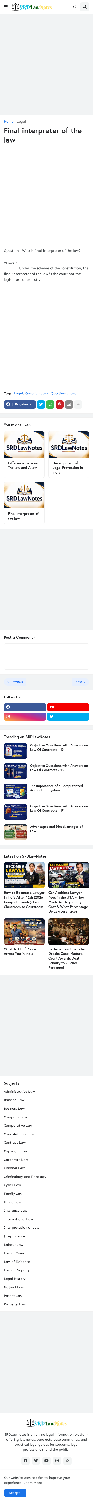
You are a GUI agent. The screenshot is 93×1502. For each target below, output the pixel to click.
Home (9, 121)
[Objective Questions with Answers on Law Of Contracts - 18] (15, 771)
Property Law (15, 1304)
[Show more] (78, 404)
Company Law (15, 1117)
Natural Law (14, 1287)
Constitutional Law (19, 1134)
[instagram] (25, 717)
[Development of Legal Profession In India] (69, 444)
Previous (16, 682)
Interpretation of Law (21, 1228)
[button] (5, 7)
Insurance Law (15, 1211)
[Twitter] (41, 404)
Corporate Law (16, 1160)
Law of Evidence (17, 1262)
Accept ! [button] (15, 1493)
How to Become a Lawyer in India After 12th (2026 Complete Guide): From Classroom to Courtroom (24, 899)
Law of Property (17, 1270)
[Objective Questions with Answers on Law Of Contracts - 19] (15, 751)
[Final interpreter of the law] (24, 495)
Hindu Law (12, 1202)
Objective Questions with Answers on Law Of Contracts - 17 (59, 808)
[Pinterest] (60, 404)
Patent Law (13, 1296)
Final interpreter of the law (23, 516)
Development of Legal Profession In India (67, 468)
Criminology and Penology (25, 1177)
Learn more (32, 1483)
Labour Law (13, 1245)
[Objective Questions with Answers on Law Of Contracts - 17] (15, 812)
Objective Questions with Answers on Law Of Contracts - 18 (59, 767)
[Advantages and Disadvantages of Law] (15, 832)
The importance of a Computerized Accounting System (56, 788)
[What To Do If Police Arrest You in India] (24, 931)
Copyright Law (15, 1151)
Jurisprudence (14, 1236)
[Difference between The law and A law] (24, 444)
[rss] (67, 1461)
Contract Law (15, 1142)
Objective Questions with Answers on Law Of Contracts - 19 (59, 747)
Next (79, 682)
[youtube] (68, 707)
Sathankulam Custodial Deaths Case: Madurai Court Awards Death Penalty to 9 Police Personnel (67, 958)
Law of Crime (14, 1253)
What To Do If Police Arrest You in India (20, 951)
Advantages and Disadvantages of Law (56, 828)
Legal (21, 121)
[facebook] (25, 707)
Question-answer (64, 393)
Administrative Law (19, 1092)
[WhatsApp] (50, 404)
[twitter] (68, 717)
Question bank (36, 393)
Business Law (14, 1109)
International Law (18, 1219)
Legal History (15, 1279)
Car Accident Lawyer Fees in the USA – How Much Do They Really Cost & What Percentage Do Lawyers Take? (68, 901)
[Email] (69, 404)
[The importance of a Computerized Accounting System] (15, 791)
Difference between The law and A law (23, 465)
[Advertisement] (46, 64)
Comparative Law (18, 1126)
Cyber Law (12, 1185)
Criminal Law (14, 1168)
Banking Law (14, 1100)
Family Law (13, 1194)
